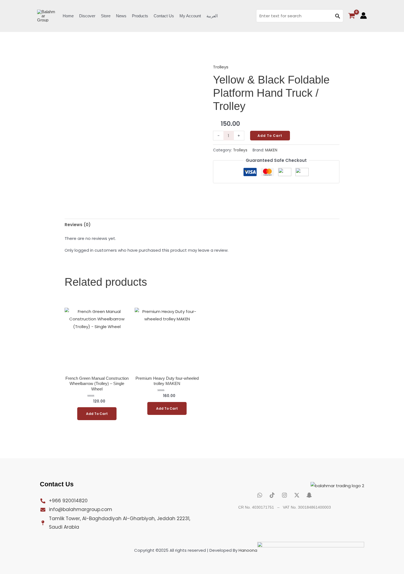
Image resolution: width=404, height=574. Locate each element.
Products (140, 15)
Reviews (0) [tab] (78, 225)
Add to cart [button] (97, 413)
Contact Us (164, 15)
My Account (190, 15)
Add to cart (270, 135)
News (121, 15)
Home (68, 15)
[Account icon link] (363, 15)
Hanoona (248, 550)
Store (105, 15)
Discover (87, 15)
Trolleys (220, 67)
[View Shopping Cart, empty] (351, 16)
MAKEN (271, 150)
